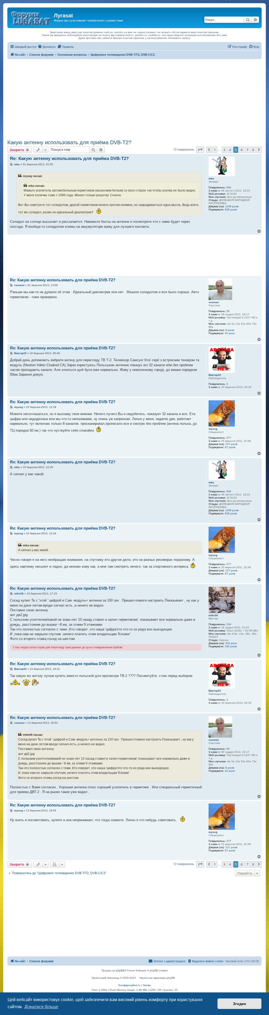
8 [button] (253, 149)
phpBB (120, 970)
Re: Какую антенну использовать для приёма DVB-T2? (69, 158)
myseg (213, 428)
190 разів (231, 646)
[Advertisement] (134, 98)
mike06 (213, 615)
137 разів (231, 444)
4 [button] (230, 149)
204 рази (231, 643)
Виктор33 (215, 375)
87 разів (230, 447)
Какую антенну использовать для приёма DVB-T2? (69, 142)
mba (211, 178)
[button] (200, 150)
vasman (214, 302)
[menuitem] (46, 47)
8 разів (229, 330)
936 (228, 187)
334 (228, 624)
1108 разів (232, 206)
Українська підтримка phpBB (157, 977)
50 (228, 311)
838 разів (231, 209)
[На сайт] (31, 17)
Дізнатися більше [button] (41, 1006)
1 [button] (215, 149)
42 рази (230, 333)
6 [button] (241, 149)
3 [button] (224, 149)
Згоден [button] (239, 1004)
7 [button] (247, 149)
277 (228, 437)
